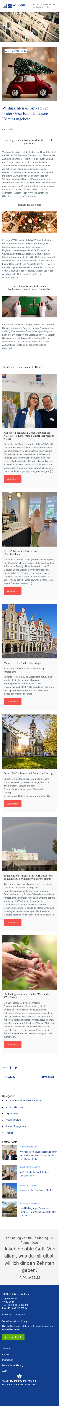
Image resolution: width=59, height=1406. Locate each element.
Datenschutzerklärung (12, 1365)
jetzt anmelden (12, 1337)
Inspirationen (11, 1113)
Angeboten (7, 274)
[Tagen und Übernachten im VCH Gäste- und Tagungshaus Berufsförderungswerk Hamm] (29, 844)
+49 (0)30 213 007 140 (17, 1304)
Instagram (19, 1314)
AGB (4, 1370)
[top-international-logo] (19, 1379)
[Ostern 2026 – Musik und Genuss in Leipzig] (29, 741)
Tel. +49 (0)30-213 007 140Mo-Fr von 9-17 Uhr (44, 5)
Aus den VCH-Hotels (15, 51)
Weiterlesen (12, 479)
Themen (9, 1132)
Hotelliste (21, 337)
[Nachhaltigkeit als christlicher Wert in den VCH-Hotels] (29, 962)
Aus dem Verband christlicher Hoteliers (24, 1100)
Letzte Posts (9, 1141)
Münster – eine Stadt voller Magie (36, 1190)
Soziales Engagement (15, 1126)
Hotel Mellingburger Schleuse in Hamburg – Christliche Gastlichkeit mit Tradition (38, 1212)
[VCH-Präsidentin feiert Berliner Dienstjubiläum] (29, 519)
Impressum (7, 1359)
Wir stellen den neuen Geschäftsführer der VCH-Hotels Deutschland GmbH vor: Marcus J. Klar (38, 1155)
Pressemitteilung (13, 1119)
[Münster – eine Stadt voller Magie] (29, 631)
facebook (6, 1314)
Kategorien (8, 1095)
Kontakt (6, 1354)
